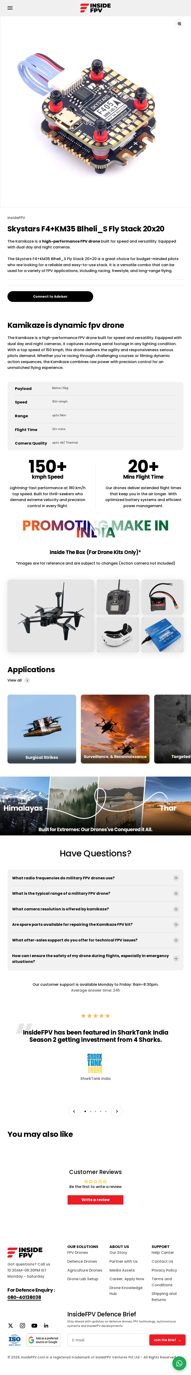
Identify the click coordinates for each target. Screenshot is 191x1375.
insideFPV (16, 217)
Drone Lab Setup (82, 1279)
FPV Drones (77, 1252)
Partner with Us (123, 1261)
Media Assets (122, 1270)
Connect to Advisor (50, 296)
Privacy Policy (164, 1270)
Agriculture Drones (84, 1270)
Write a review (96, 1199)
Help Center (163, 1252)
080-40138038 (24, 1297)
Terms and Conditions (162, 1282)
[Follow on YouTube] (34, 1325)
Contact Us (162, 1261)
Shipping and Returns (164, 1296)
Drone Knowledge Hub (126, 1291)
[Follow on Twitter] (10, 1325)
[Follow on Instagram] (22, 1325)
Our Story (118, 1252)
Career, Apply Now (126, 1279)
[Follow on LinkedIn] (46, 1325)
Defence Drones (82, 1261)
